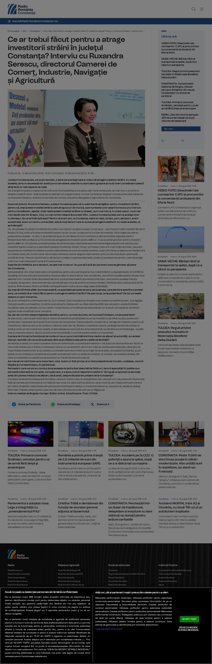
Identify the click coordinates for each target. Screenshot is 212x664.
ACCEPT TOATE (189, 619)
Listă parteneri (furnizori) (108, 629)
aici (83, 640)
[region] (106, 625)
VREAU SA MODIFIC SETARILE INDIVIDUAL (188, 628)
